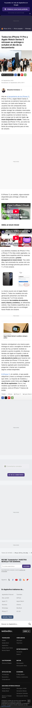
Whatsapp (28, 28)
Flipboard (22, 75)
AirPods (19, 598)
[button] (14, 90)
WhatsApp (5, 608)
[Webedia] (6, 632)
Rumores (4, 604)
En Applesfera (7, 334)
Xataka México (6, 688)
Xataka (4, 640)
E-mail (25, 75)
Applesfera (5, 645)
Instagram (20, 579)
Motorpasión (20, 663)
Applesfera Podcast (7, 594)
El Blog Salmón (21, 674)
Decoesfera (5, 677)
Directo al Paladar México (7, 696)
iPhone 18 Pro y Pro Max (21, 553)
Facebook (15, 75)
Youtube (16, 579)
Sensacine (19, 651)
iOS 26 (18, 611)
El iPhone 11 (5, 374)
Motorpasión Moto (22, 665)
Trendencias (5, 674)
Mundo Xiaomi (6, 650)
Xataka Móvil (5, 643)
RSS (23, 579)
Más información (6, 706)
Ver (17, 475)
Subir (25, 631)
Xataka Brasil (5, 691)
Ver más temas (7, 617)
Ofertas (19, 604)
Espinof (19, 654)
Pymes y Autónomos (22, 677)
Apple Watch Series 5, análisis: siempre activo (15, 337)
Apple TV (4, 601)
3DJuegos (19, 640)
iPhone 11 (18, 394)
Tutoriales (19, 594)
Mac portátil (5, 598)
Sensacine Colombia (22, 693)
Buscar (29, 624)
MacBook (19, 608)
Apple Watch (20, 601)
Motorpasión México (22, 696)
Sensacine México (22, 691)
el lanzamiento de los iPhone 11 (18, 96)
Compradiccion (6, 679)
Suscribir (26, 566)
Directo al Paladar (7, 663)
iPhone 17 (5, 611)
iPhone (10, 394)
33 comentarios (8, 75)
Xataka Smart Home (7, 648)
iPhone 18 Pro (7, 28)
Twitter (19, 75)
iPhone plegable (18, 28)
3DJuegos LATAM (21, 688)
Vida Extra (19, 643)
